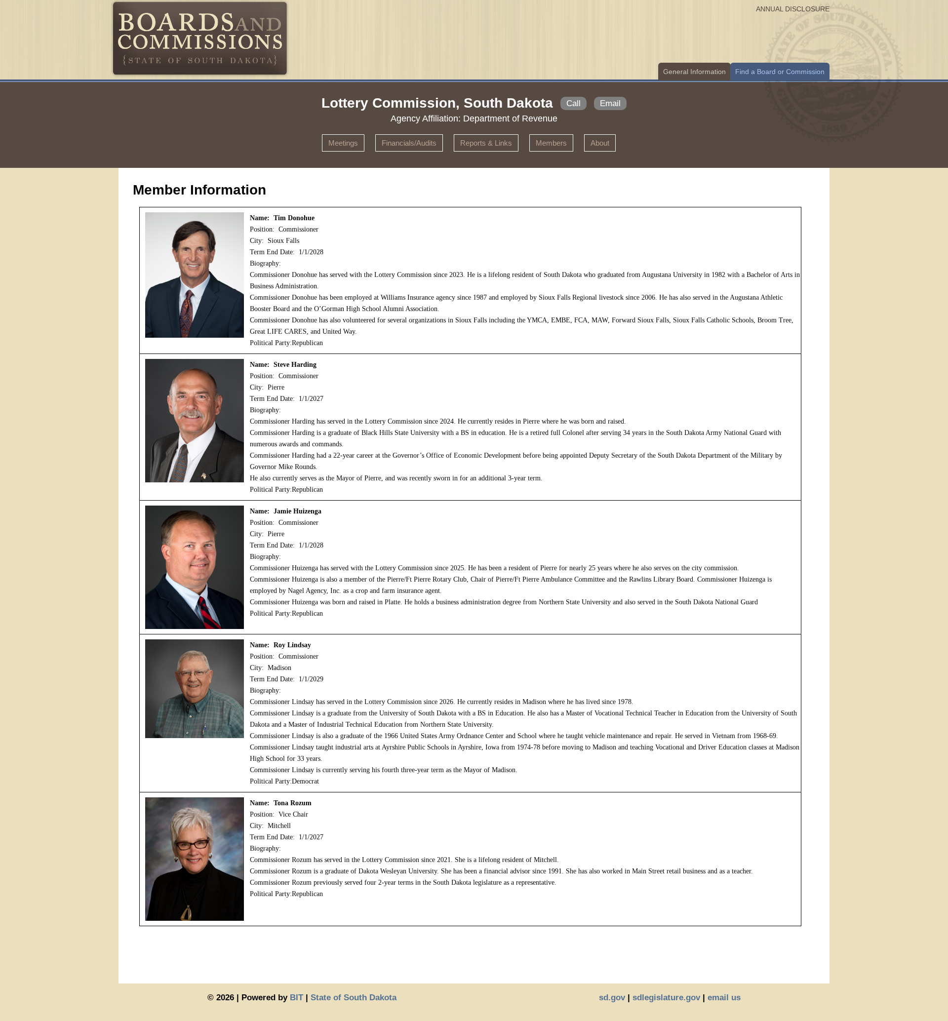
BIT (296, 997)
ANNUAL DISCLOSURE (793, 9)
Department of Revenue (510, 118)
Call (573, 103)
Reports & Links (486, 143)
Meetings (343, 143)
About (600, 143)
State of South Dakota (353, 997)
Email (610, 103)
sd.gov (612, 997)
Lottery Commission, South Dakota (437, 103)
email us (724, 997)
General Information (694, 72)
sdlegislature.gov (666, 997)
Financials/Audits (409, 143)
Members (551, 143)
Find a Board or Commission (780, 72)
